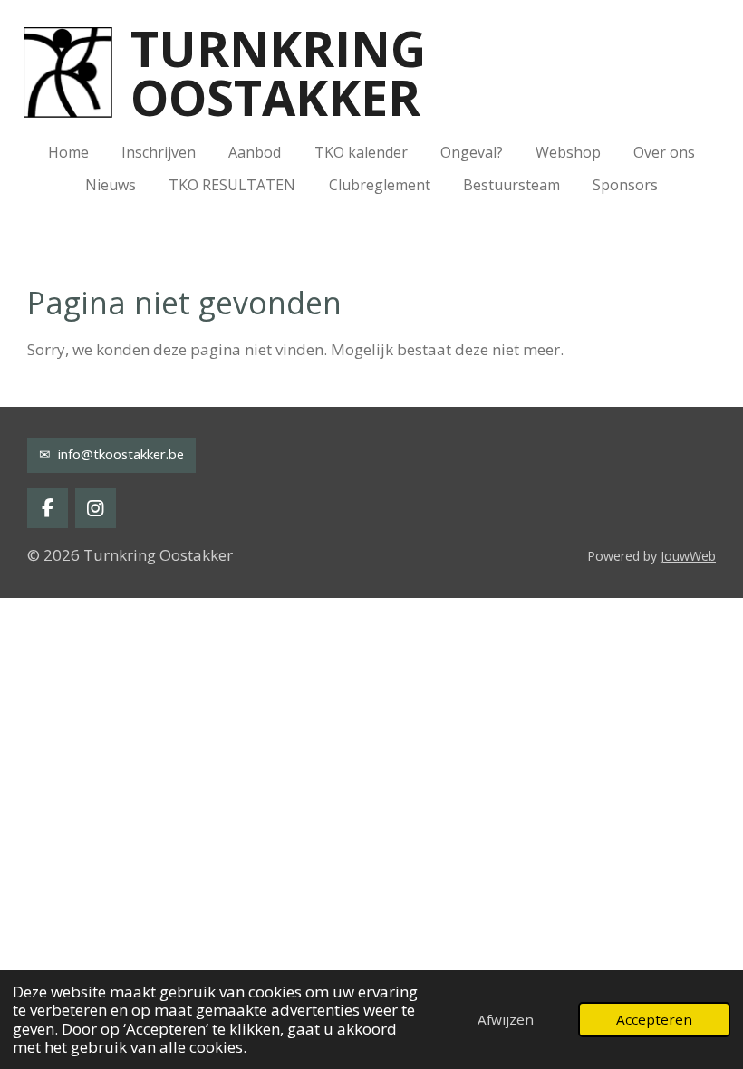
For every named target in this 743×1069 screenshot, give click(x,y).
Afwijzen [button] (506, 1019)
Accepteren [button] (654, 1019)
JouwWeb (688, 555)
